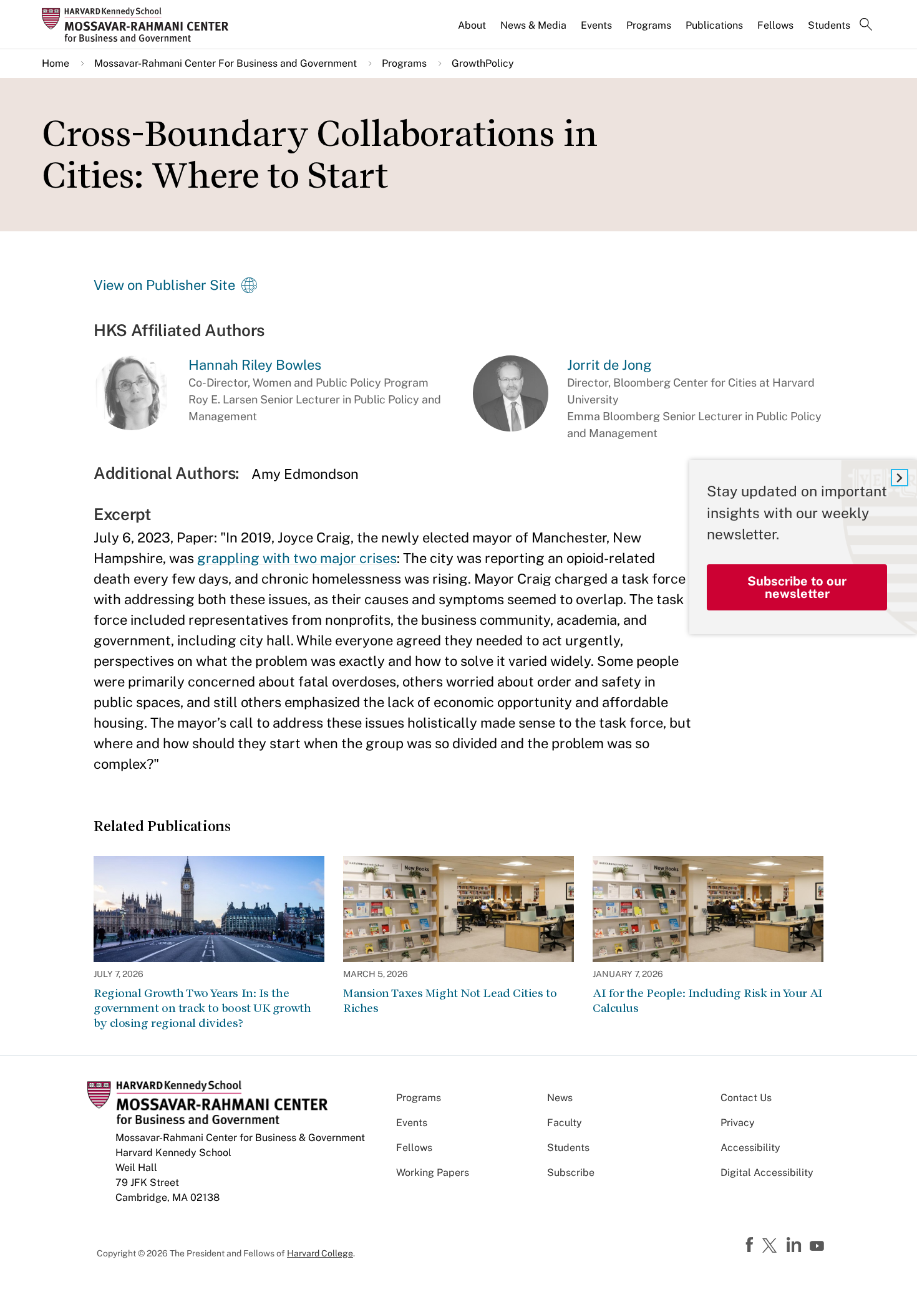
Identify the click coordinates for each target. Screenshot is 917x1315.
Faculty (564, 1123)
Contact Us (746, 1098)
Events (596, 25)
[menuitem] (473, 30)
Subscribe (570, 1172)
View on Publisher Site (164, 285)
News (560, 1098)
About (472, 25)
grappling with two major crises (297, 558)
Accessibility (750, 1148)
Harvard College (320, 1253)
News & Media (533, 25)
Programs (648, 25)
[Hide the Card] (899, 477)
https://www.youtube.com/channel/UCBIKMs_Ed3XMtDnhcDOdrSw (818, 1246)
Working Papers (432, 1172)
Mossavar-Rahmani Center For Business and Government (225, 63)
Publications (714, 25)
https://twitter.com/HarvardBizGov (771, 1246)
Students (829, 25)
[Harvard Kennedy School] (139, 24)
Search (865, 25)
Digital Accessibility (766, 1172)
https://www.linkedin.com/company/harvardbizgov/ (795, 1245)
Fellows (775, 25)
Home (55, 63)
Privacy (737, 1123)
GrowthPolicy (483, 63)
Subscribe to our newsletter (797, 587)
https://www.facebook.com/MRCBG (751, 1245)
